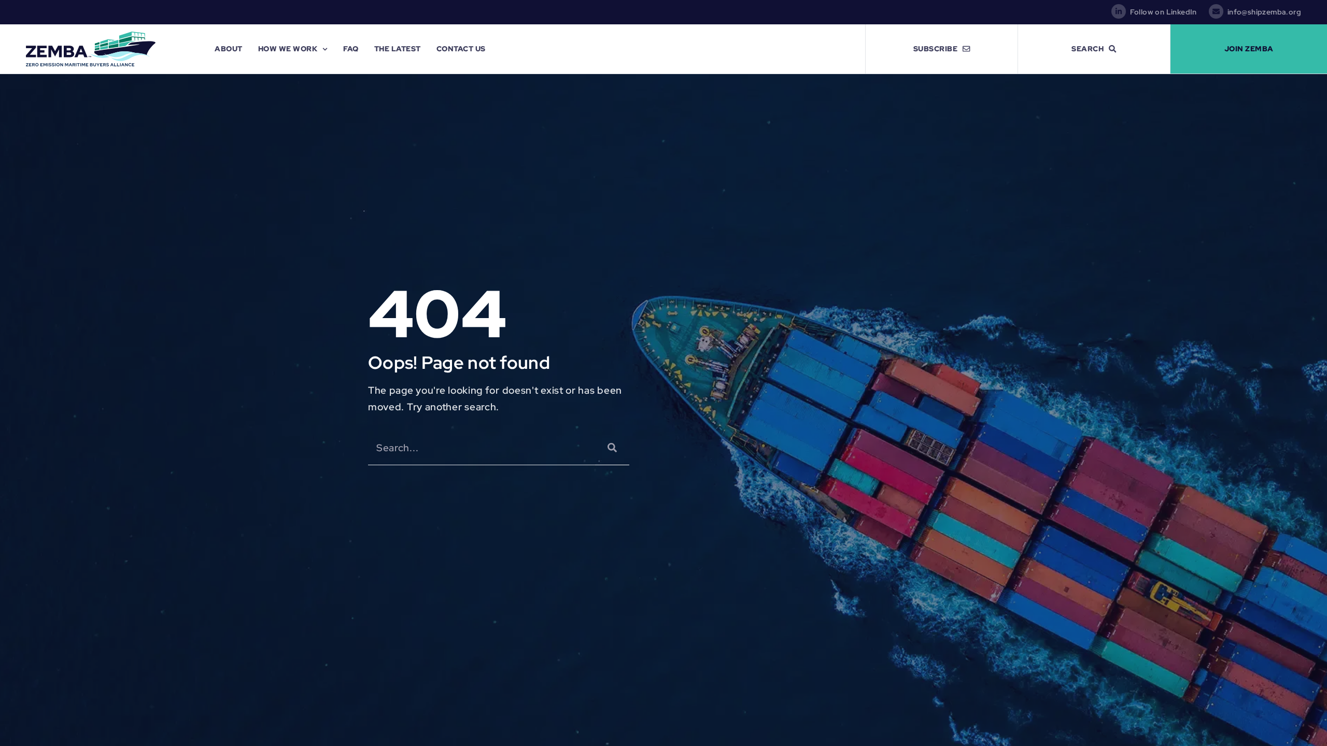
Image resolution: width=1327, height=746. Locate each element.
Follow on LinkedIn (1163, 12)
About (229, 48)
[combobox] (481, 448)
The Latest (397, 48)
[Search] (612, 448)
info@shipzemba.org (1264, 12)
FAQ (351, 48)
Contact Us (461, 48)
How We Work (288, 48)
